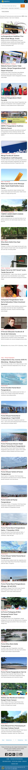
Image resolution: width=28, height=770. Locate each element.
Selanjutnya (20, 740)
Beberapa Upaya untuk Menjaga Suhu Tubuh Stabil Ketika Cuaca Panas (12, 186)
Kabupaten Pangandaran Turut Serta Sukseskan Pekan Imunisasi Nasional (13, 302)
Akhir (26, 740)
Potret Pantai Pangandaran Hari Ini (13, 672)
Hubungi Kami (14, 763)
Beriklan (24, 761)
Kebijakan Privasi (7, 761)
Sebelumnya (9, 740)
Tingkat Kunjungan (4, 8)
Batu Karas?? (17, 8)
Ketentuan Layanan (16, 761)
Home (8, 759)
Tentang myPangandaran (16, 759)
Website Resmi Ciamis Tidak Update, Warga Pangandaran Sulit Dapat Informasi (13, 68)
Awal (3, 740)
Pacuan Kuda (11, 8)
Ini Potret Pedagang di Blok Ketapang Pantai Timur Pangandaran (11, 614)
